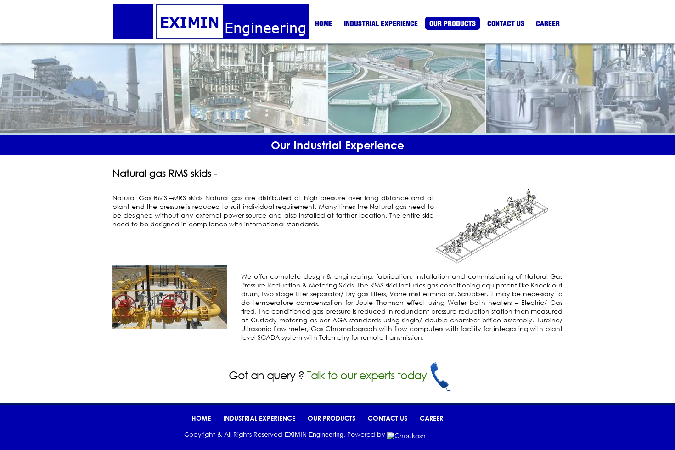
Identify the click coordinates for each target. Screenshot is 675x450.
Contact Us (505, 23)
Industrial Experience (381, 23)
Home (323, 23)
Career (548, 23)
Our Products (452, 23)
